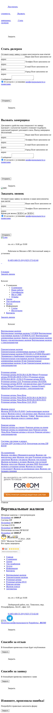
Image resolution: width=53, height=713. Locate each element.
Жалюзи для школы (19, 459)
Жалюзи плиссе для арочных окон (23, 414)
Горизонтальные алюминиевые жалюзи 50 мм (25, 359)
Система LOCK (19, 443)
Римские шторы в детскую (22, 432)
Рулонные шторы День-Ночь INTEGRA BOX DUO (23, 400)
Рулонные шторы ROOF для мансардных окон (21, 384)
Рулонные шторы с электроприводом (27, 388)
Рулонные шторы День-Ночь (13, 395)
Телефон (29, 62)
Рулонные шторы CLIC (11, 381)
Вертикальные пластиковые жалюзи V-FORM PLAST (26, 334)
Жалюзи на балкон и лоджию (14, 462)
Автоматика (11, 589)
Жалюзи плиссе (8, 409)
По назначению (8, 453)
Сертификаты (17, 292)
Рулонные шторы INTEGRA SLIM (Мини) (19, 375)
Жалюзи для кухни (9, 464)
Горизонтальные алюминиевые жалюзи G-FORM (22, 352)
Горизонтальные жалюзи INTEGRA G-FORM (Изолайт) (25, 354)
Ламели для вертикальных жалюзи (36, 338)
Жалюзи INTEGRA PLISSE (13, 411)
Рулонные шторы (8, 372)
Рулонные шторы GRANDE (34, 381)
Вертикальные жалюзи (11, 331)
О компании (16, 288)
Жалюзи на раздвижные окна (26, 469)
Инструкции (16, 310)
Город (27, 72)
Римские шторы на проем (37, 427)
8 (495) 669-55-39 (15, 260)
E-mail (28, 67)
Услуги (9, 304)
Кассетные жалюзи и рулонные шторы (24, 465)
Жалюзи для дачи (24, 457)
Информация (12, 568)
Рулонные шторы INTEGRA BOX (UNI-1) (24, 376)
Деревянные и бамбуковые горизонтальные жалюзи (24, 356)
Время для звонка (8, 213)
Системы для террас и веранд (14, 441)
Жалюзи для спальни (37, 459)
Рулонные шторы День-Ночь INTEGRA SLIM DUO (23, 397)
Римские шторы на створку (13, 427)
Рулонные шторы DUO (16, 582)
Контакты (10, 313)
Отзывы (14, 297)
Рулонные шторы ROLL (34, 379)
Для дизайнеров (13, 301)
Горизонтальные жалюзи (12, 349)
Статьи (14, 308)
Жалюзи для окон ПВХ (28, 464)
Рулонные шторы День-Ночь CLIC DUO (19, 402)
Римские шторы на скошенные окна (17, 430)
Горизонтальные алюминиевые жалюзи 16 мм (21, 362)
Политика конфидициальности (14, 623)
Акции (9, 299)
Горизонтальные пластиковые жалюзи (18, 358)
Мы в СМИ (16, 294)
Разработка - (37, 623)
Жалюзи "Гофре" (27, 416)
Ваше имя (29, 57)
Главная (9, 557)
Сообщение (6, 79)
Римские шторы (8, 425)
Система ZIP (6, 443)
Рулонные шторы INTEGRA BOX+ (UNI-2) (23, 378)
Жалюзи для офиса (9, 455)
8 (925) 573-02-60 (30, 260)
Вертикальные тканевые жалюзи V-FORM (19, 333)
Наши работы (17, 290)
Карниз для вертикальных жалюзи (16, 340)
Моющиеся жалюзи (26, 455)
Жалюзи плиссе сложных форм (24, 418)
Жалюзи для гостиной (37, 462)
